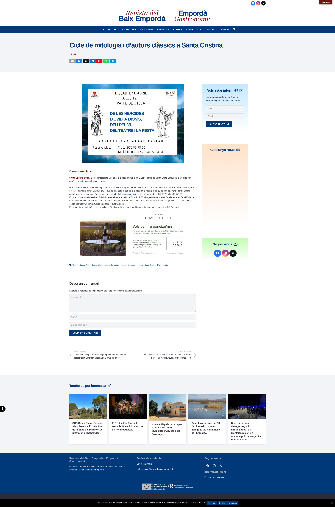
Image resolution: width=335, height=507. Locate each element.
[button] (117, 29)
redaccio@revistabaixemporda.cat (157, 469)
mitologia (139, 265)
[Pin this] (99, 61)
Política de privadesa (214, 477)
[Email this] (72, 61)
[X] (263, 3)
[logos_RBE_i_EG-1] (142, 16)
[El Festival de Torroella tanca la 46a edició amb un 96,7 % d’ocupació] (128, 396)
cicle (111, 265)
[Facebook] (253, 3)
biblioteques (103, 265)
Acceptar (211, 503)
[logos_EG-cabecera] (193, 16)
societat (165, 265)
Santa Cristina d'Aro (152, 265)
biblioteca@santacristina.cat (128, 194)
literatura (131, 265)
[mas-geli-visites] (132, 255)
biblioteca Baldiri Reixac (87, 265)
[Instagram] (258, 3)
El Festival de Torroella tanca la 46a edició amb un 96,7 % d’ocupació (127, 426)
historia (124, 265)
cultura (116, 265)
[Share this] (79, 61)
